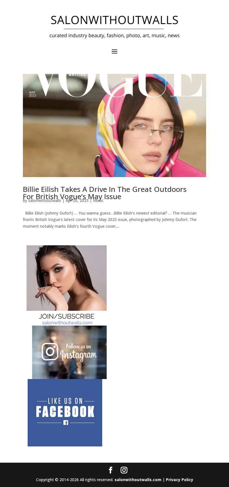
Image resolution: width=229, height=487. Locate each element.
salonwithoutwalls (44, 200)
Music (98, 200)
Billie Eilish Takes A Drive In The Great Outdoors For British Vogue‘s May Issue (105, 192)
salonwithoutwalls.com (138, 479)
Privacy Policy (179, 479)
